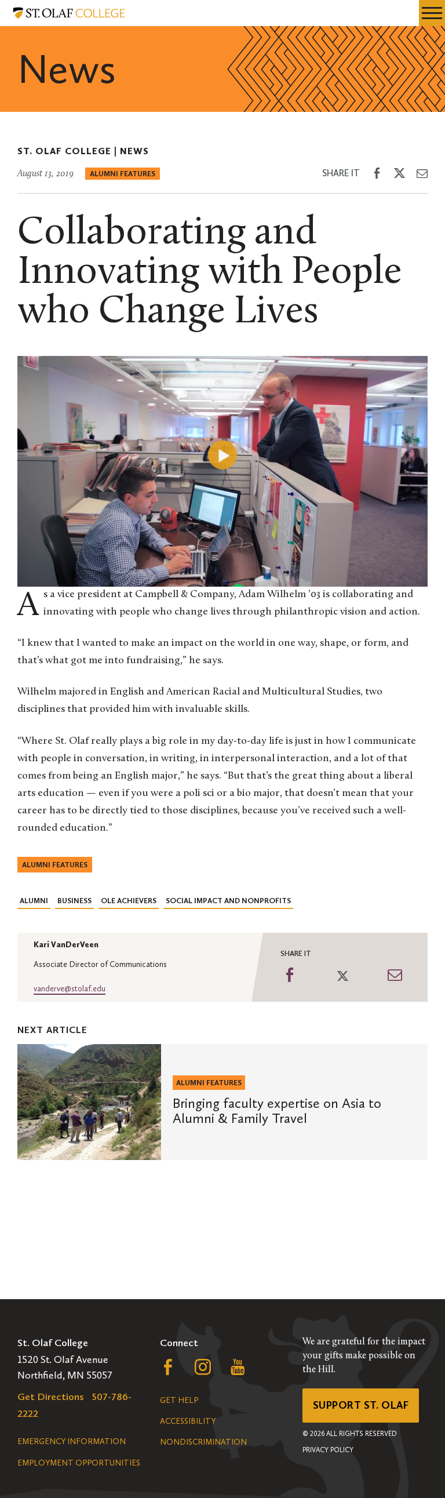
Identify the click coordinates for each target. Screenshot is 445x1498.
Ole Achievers (128, 900)
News (134, 151)
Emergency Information (71, 1441)
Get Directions (50, 1396)
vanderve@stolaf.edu (69, 989)
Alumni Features (122, 173)
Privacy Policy (327, 1450)
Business (74, 900)
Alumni (34, 900)
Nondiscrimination (203, 1442)
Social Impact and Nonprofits (228, 900)
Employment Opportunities (78, 1463)
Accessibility (188, 1421)
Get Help (179, 1400)
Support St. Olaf (360, 1405)
